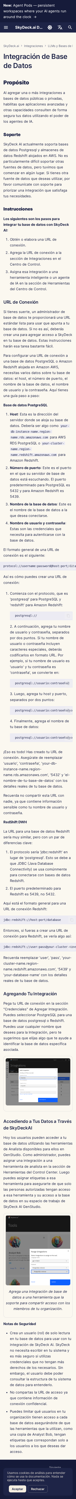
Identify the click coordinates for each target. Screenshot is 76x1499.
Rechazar (38, 1489)
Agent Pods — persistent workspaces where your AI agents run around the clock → (34, 11)
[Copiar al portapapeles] (71, 566)
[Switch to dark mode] (50, 27)
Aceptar (17, 1489)
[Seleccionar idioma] (60, 27)
